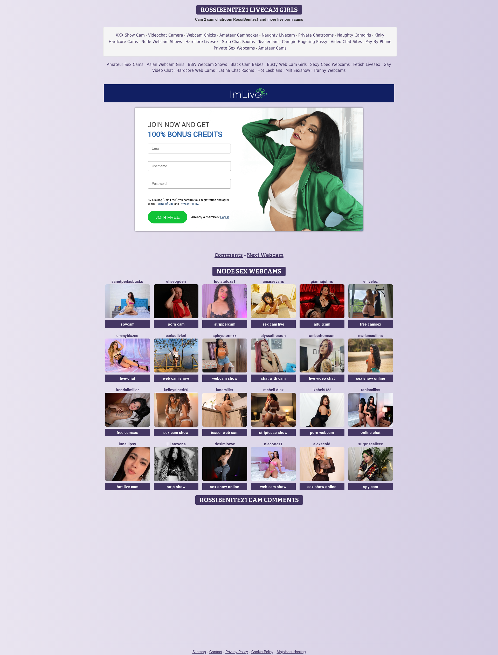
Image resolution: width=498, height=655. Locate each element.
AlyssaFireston (273, 335)
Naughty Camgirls (354, 35)
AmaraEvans (273, 281)
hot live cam (127, 486)
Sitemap (199, 651)
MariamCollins (370, 335)
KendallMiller (127, 389)
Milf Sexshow (298, 70)
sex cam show (176, 432)
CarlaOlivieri (176, 335)
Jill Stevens (176, 443)
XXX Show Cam (130, 35)
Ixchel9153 (322, 389)
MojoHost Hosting (291, 651)
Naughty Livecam (278, 35)
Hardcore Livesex (202, 41)
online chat (371, 432)
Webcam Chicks (201, 35)
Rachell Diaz (273, 389)
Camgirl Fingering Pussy (304, 41)
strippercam (224, 324)
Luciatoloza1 (225, 281)
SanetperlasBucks (127, 281)
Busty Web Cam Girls (287, 64)
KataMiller (224, 389)
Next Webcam (265, 255)
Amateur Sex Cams (125, 64)
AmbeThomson (322, 335)
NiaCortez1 (273, 443)
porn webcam (322, 432)
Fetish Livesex (366, 64)
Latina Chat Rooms (236, 70)
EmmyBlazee (127, 335)
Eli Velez (370, 281)
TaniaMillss (370, 389)
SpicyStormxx (225, 335)
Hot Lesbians (270, 70)
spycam (127, 324)
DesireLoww (225, 443)
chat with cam (273, 378)
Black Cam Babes (247, 64)
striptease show (273, 432)
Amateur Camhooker (238, 35)
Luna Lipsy (127, 443)
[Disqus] (249, 572)
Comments (229, 255)
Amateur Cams (272, 48)
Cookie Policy (262, 651)
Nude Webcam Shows (161, 41)
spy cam (370, 486)
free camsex (370, 324)
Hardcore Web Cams (195, 70)
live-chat (127, 378)
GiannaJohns (322, 281)
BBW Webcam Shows (207, 64)
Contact (215, 651)
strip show (176, 486)
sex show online (370, 378)
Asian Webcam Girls (165, 64)
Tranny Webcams (330, 70)
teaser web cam (224, 432)
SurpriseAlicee (370, 443)
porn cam (176, 324)
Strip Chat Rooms (238, 41)
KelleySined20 (176, 389)
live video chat (322, 378)
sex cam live (273, 324)
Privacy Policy (236, 651)
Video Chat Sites (346, 41)
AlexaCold (321, 443)
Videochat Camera (165, 35)
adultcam (322, 324)
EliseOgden (176, 281)
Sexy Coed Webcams (330, 64)
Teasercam (268, 41)
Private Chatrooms (316, 35)
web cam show (176, 378)
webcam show (224, 378)
